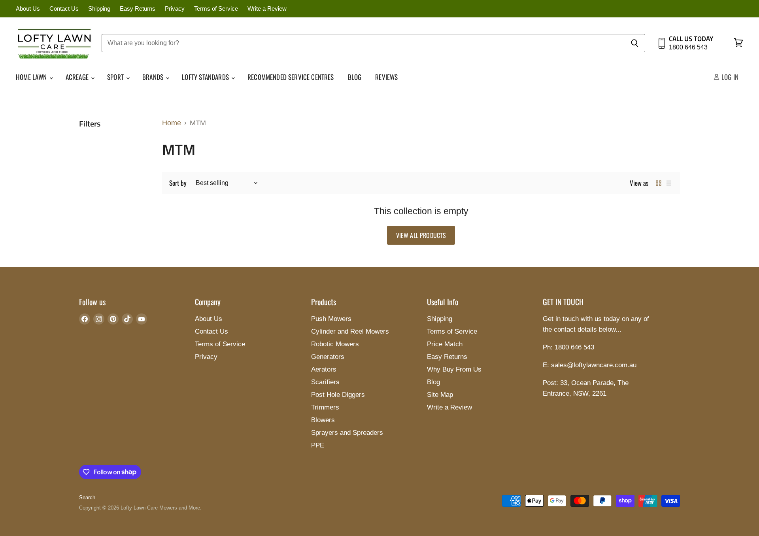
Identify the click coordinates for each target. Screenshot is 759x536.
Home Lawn (32, 77)
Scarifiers (325, 382)
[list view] (669, 183)
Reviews (386, 77)
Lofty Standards (206, 77)
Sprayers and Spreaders (347, 432)
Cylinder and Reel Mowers (350, 331)
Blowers (323, 420)
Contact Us (64, 9)
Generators (327, 356)
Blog (355, 77)
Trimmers (325, 407)
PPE (317, 445)
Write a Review (267, 9)
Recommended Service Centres (290, 77)
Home (171, 123)
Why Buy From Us (454, 369)
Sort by (178, 183)
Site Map (440, 394)
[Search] (634, 43)
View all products (421, 235)
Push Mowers (331, 319)
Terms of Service (216, 9)
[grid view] (659, 183)
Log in (729, 77)
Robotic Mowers (335, 344)
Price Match (445, 344)
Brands (153, 77)
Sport (116, 77)
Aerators (323, 369)
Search (87, 497)
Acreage (78, 77)
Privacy (175, 9)
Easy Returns (137, 9)
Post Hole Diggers (338, 394)
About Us (28, 9)
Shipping (99, 9)
